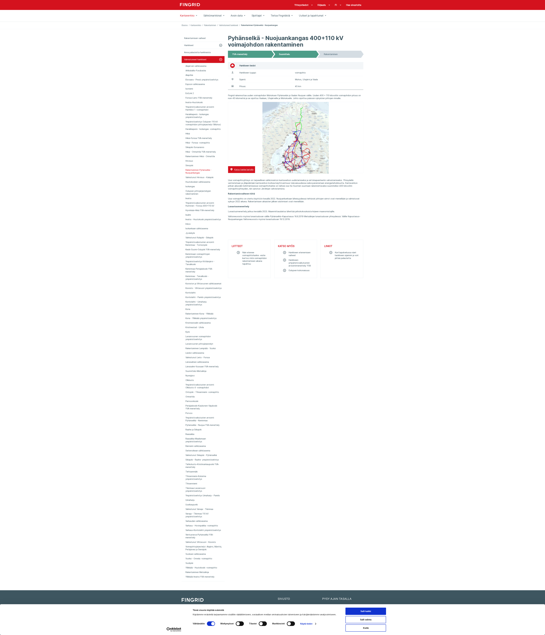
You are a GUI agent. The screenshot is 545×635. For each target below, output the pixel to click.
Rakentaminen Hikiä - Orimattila (200, 156)
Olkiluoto (189, 380)
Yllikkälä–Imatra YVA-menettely (199, 576)
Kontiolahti (190, 292)
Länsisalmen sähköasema (197, 362)
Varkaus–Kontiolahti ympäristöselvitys (203, 530)
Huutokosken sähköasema (197, 182)
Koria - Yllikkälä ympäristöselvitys (201, 318)
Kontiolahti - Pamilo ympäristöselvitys (203, 297)
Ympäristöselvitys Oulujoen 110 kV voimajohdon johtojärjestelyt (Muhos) (203, 123)
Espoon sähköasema (195, 84)
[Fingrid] (218, 5)
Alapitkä (189, 75)
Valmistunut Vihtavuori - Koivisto (200, 542)
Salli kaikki (365, 611)
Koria (187, 309)
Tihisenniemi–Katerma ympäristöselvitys (195, 477)
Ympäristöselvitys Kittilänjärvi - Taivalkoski (199, 262)
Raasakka (189, 434)
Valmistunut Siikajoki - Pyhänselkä (201, 455)
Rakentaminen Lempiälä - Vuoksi (200, 348)
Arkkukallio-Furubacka (195, 70)
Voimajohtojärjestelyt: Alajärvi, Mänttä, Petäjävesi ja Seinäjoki (203, 548)
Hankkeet (189, 45)
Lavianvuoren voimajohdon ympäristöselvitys (198, 337)
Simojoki (189, 165)
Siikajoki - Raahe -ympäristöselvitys (202, 459)
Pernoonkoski (191, 401)
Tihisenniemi (191, 483)
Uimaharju (190, 500)
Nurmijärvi (190, 375)
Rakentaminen (210, 25)
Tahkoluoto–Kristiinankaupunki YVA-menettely (202, 465)
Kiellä (366, 628)
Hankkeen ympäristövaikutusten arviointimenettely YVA (300, 263)
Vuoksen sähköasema (195, 554)
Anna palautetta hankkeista (197, 52)
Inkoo (188, 224)
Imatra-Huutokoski (194, 102)
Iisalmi (188, 215)
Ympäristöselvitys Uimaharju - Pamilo (202, 495)
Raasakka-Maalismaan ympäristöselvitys (195, 440)
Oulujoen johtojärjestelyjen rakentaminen (198, 192)
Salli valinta (365, 619)
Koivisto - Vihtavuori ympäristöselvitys (203, 288)
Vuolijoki (189, 563)
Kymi (187, 332)
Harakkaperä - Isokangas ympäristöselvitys (197, 115)
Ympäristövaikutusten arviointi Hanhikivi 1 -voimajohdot (199, 108)
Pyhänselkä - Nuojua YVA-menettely (202, 425)
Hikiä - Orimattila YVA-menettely (200, 152)
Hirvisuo (189, 161)
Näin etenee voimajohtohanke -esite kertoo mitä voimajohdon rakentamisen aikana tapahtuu (254, 258)
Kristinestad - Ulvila (194, 327)
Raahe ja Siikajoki (193, 429)
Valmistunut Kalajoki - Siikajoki (199, 237)
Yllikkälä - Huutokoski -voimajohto (201, 567)
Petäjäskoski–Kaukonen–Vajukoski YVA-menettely (201, 407)
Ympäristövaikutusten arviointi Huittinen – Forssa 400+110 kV (199, 204)
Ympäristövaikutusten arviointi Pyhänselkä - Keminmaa (199, 419)
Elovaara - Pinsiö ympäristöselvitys (201, 79)
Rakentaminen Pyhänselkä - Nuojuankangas (198, 171)
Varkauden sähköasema (196, 521)
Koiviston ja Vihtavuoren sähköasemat (203, 283)
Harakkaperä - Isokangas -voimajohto (203, 129)
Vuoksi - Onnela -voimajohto (198, 558)
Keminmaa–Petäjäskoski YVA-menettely (199, 270)
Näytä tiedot (306, 624)
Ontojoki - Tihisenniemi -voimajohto (202, 392)
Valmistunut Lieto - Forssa (197, 357)
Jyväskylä (190, 233)
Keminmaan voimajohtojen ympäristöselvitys (197, 255)
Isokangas (190, 186)
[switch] (240, 623)
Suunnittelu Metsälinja (195, 371)
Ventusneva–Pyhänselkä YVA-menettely (199, 536)
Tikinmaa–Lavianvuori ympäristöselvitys (195, 489)
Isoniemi (189, 88)
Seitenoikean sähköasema (197, 450)
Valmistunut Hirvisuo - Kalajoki (199, 177)
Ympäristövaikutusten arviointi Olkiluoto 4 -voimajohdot (199, 386)
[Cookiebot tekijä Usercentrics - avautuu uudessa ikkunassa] (174, 629)
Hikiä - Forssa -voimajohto (197, 142)
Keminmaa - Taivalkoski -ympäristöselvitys (196, 277)
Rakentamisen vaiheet (195, 38)
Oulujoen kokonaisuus (299, 270)
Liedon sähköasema (194, 353)
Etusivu (185, 25)
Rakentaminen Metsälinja (197, 572)
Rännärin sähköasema (195, 446)
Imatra (188, 198)
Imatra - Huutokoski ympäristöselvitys (203, 219)
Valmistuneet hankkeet (228, 25)
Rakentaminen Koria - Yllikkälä (199, 313)
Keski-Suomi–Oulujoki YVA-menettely (202, 249)
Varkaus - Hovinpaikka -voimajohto (201, 525)
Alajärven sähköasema (195, 66)
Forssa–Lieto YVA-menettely (198, 98)
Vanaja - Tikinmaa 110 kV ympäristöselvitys (196, 515)
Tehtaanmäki (191, 471)
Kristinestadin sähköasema (198, 323)
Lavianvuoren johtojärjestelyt (199, 344)
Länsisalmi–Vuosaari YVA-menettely (202, 366)
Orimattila (190, 396)
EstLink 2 (189, 93)
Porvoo (188, 413)
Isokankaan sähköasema (196, 228)
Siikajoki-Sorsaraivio (194, 147)
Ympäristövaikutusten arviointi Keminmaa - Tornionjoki (199, 243)
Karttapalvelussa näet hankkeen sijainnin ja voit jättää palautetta (347, 255)
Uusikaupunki (191, 504)
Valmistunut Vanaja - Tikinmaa (199, 509)
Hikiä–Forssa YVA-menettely (198, 138)
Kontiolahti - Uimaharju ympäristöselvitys (196, 303)
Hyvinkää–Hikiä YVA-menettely (199, 210)
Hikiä (187, 133)
